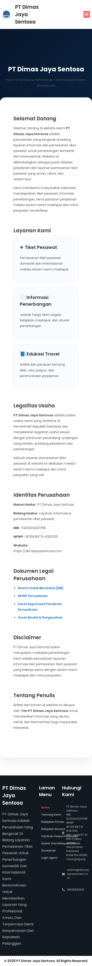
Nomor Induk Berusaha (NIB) (41, 588)
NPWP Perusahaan (33, 596)
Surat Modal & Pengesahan (40, 617)
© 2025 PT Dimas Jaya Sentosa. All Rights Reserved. (46, 961)
